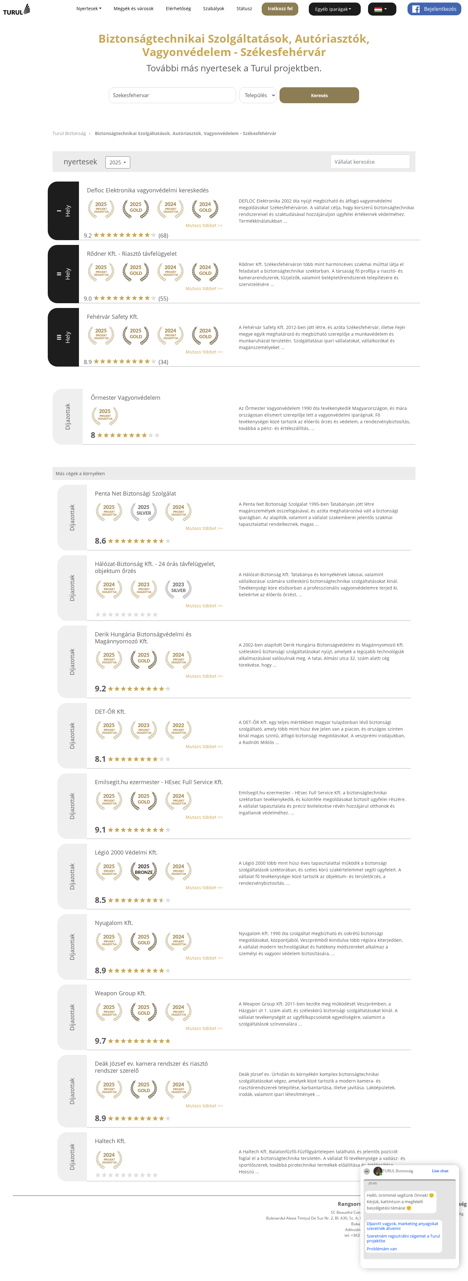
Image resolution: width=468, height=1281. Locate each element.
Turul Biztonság (69, 133)
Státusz (244, 8)
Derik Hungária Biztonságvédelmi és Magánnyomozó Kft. (143, 637)
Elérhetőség (178, 8)
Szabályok (213, 8)
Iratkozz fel (280, 8)
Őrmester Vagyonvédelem (125, 397)
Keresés (319, 95)
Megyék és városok (133, 8)
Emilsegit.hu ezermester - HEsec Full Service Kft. (159, 782)
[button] (382, 9)
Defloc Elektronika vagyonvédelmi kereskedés (148, 190)
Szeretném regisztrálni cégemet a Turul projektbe (403, 1238)
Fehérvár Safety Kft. (112, 316)
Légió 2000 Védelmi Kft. (126, 852)
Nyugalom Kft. (114, 923)
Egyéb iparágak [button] (331, 9)
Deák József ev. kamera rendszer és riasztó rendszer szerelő (151, 1067)
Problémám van (382, 1249)
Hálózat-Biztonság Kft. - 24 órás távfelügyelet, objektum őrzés (155, 567)
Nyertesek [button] (87, 8)
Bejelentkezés (440, 8)
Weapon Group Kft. (120, 993)
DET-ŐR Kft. (110, 711)
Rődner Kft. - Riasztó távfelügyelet (132, 253)
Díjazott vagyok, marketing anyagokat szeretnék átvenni (402, 1226)
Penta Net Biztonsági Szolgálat (135, 493)
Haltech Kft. (110, 1141)
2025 (116, 162)
